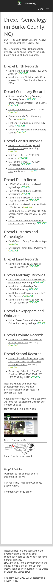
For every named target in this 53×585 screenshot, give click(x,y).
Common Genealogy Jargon (18, 491)
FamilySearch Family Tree (21, 241)
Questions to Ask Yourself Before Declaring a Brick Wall (21, 475)
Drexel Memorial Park (19, 109)
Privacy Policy (11, 580)
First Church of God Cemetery (23, 122)
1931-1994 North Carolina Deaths (25, 190)
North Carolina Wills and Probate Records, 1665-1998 (25, 341)
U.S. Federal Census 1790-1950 (24, 155)
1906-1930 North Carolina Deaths (25, 184)
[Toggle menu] (48, 9)
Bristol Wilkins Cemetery (20, 102)
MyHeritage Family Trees (21, 247)
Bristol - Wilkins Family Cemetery (25, 96)
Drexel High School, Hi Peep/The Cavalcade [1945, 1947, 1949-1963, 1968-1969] (25, 374)
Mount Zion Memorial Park (22, 129)
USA (6, 39)
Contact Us (9, 404)
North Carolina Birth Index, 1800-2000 (27, 70)
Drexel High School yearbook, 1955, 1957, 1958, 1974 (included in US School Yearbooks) (26, 361)
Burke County (13, 42)
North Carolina (29, 39)
